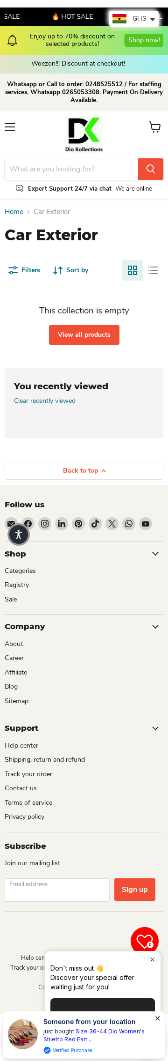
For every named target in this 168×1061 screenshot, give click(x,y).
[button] (18, 534)
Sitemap (16, 701)
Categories (20, 570)
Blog (11, 686)
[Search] (150, 169)
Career (14, 657)
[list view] (153, 270)
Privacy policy (24, 816)
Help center (21, 745)
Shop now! (144, 40)
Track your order (28, 774)
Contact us (21, 788)
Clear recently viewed (45, 401)
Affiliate (16, 672)
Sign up (135, 889)
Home (14, 212)
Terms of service (28, 802)
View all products (84, 334)
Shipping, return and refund (45, 759)
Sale (11, 599)
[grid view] (132, 270)
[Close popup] (152, 959)
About (14, 643)
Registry (17, 584)
